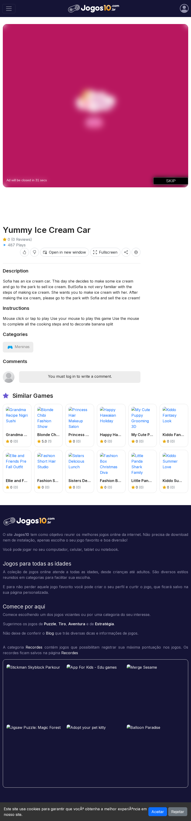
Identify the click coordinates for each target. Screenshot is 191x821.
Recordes (34, 647)
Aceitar (157, 811)
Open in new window (67, 252)
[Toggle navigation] (8, 8)
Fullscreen (108, 252)
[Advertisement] (95, 202)
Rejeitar (177, 811)
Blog (50, 633)
